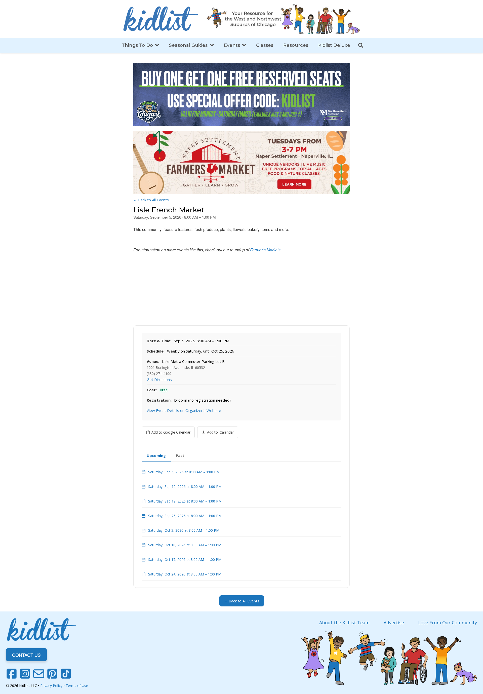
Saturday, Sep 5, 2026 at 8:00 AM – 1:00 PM (184, 472)
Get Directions (159, 379)
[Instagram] (25, 673)
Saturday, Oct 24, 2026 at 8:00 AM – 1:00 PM (184, 574)
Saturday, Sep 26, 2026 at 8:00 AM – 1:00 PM (185, 515)
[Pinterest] (52, 673)
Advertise (394, 623)
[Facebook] (11, 673)
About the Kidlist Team (344, 623)
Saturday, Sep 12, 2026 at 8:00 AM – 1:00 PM (185, 486)
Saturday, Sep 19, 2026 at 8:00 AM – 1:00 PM (185, 501)
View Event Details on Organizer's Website (184, 410)
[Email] (38, 673)
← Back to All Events (151, 199)
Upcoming (156, 455)
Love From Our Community (447, 623)
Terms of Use (77, 685)
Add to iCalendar (220, 432)
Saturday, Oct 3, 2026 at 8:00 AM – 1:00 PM (183, 530)
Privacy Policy (51, 685)
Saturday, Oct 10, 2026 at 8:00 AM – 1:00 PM (184, 545)
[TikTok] (65, 673)
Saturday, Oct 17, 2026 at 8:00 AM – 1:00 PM (184, 559)
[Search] (360, 45)
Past (180, 455)
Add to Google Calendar (170, 432)
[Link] (161, 18)
